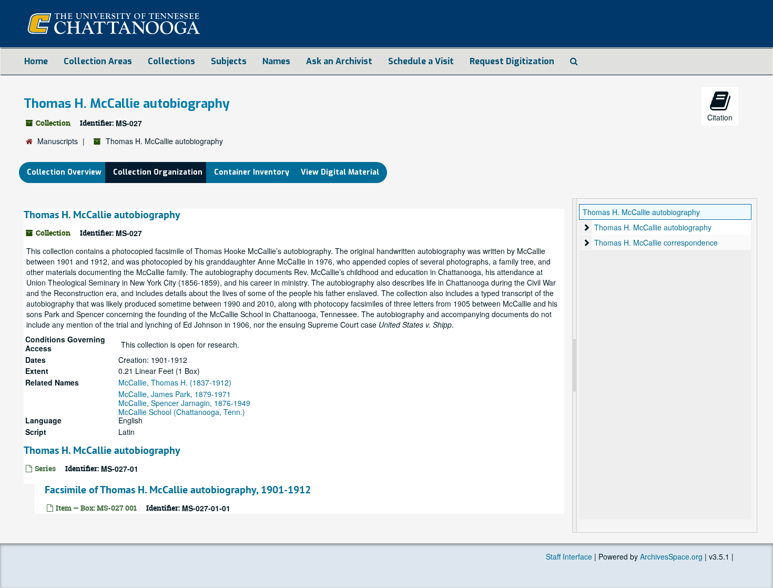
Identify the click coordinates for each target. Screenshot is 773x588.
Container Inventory (251, 172)
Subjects (229, 61)
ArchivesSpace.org (671, 556)
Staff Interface (569, 556)
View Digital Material (340, 172)
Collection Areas (98, 61)
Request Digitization (512, 61)
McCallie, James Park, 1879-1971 (174, 394)
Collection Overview (64, 172)
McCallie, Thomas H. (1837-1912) (174, 382)
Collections (171, 61)
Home (36, 61)
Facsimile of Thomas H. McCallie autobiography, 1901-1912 (178, 489)
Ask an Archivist (339, 61)
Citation (720, 117)
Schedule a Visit (421, 61)
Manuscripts (57, 141)
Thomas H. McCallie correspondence (656, 242)
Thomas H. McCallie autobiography (102, 214)
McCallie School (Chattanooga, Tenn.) (181, 412)
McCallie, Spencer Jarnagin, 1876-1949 (184, 403)
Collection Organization (157, 172)
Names (276, 61)
